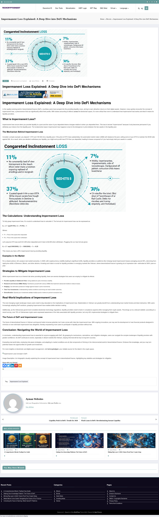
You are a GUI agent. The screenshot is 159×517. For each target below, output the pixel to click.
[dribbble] (152, 2)
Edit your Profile (53, 403)
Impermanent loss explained (20, 81)
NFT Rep (93, 8)
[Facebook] (4, 365)
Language (123, 8)
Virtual (112, 8)
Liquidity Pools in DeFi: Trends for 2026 (63, 420)
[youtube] (157, 2)
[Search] (138, 8)
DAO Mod (103, 8)
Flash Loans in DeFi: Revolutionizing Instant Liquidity (100, 420)
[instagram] (154, 2)
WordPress (77, 512)
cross (76, 111)
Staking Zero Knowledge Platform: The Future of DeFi (71, 452)
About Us (112, 491)
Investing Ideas (60, 498)
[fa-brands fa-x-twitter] (150, 2)
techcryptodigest (53, 349)
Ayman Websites (35, 81)
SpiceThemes (98, 512)
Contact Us (112, 496)
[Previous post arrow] (3, 419)
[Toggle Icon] (146, 8)
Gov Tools (59, 8)
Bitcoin (5, 81)
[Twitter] (8, 365)
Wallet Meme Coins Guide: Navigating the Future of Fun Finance (22, 498)
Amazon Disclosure (115, 493)
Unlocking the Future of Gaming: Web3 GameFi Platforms (20, 501)
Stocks (58, 501)
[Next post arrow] (156, 419)
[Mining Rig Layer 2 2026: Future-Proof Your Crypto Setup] (131, 440)
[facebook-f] (147, 2)
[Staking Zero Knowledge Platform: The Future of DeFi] (79, 440)
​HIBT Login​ (83, 8)
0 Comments (51, 81)
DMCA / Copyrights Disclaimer (118, 498)
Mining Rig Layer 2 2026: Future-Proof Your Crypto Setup (124, 452)
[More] (20, 365)
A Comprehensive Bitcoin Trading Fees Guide (17, 452)
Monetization (70, 8)
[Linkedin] (12, 365)
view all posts (30, 407)
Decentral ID (47, 8)
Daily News (59, 496)
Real (5, 297)
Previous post (74, 418)
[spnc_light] (142, 8)
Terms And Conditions (115, 503)
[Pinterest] (16, 365)
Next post (84, 418)
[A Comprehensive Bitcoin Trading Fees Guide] (27, 440)
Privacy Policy (113, 501)
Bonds (58, 493)
